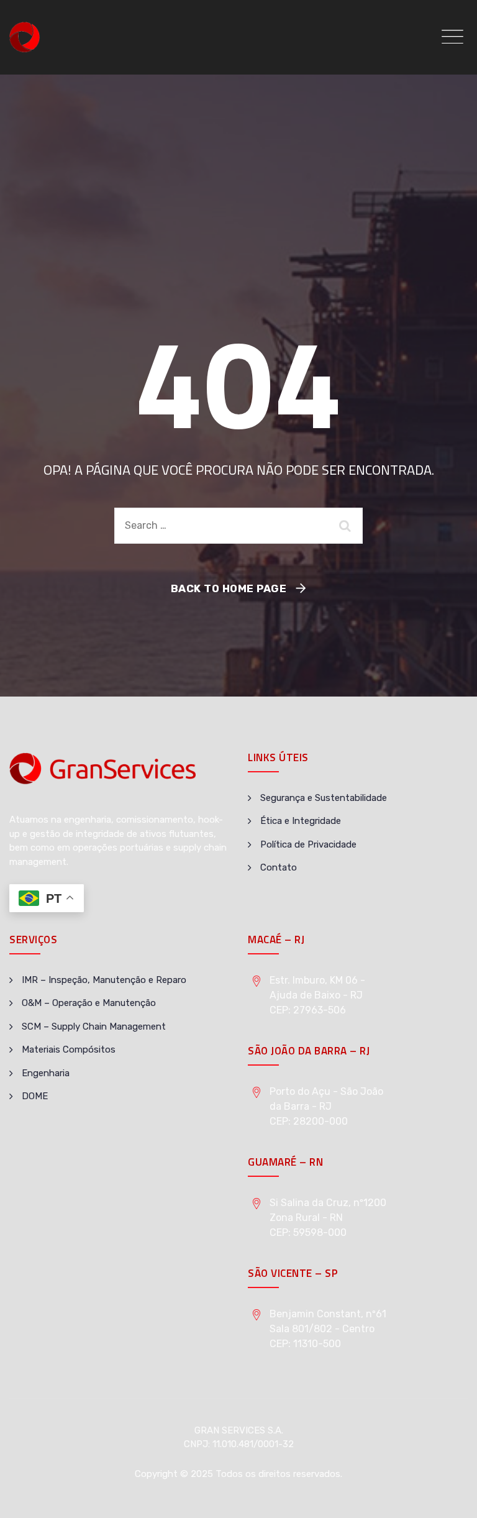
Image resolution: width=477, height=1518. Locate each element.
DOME (35, 1096)
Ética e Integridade (300, 820)
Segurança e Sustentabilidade (323, 797)
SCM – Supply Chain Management (94, 1026)
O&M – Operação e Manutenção (89, 1002)
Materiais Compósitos (69, 1049)
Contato (278, 867)
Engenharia (46, 1073)
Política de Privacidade (308, 844)
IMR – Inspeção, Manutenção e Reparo (104, 979)
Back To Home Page (229, 588)
